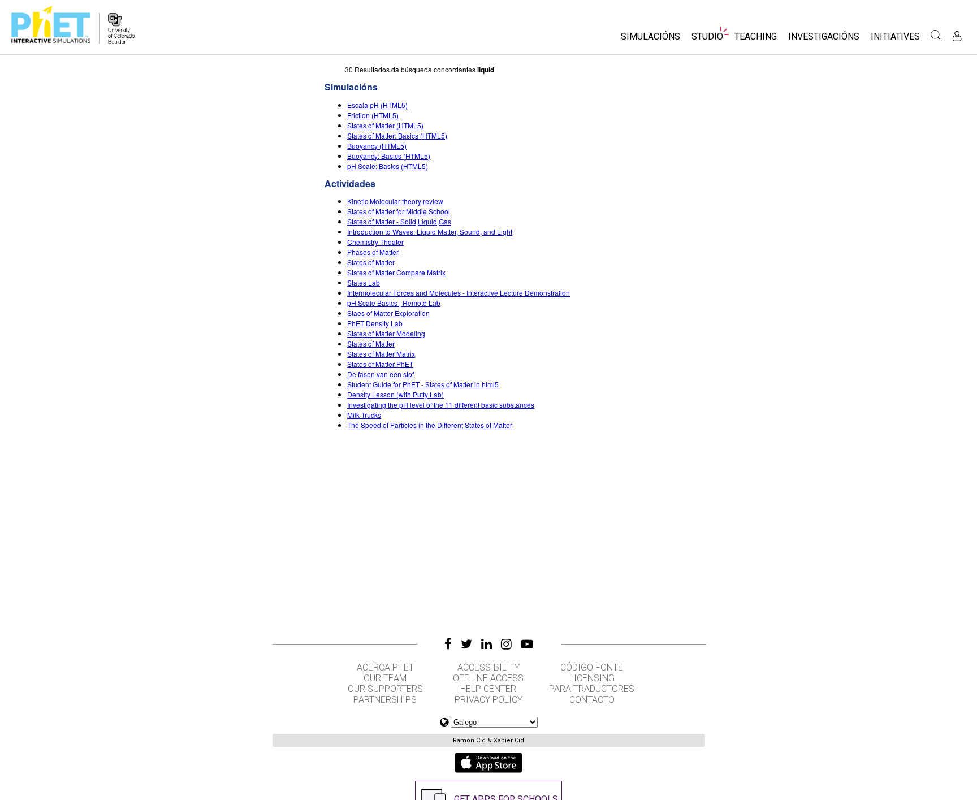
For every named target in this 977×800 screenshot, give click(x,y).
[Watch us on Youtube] (527, 644)
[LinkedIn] (486, 644)
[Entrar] (957, 36)
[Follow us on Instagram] (506, 644)
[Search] (936, 35)
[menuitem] (650, 40)
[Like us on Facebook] (448, 644)
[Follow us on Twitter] (466, 644)
